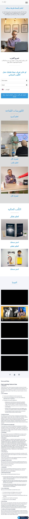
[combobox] (3, 89)
